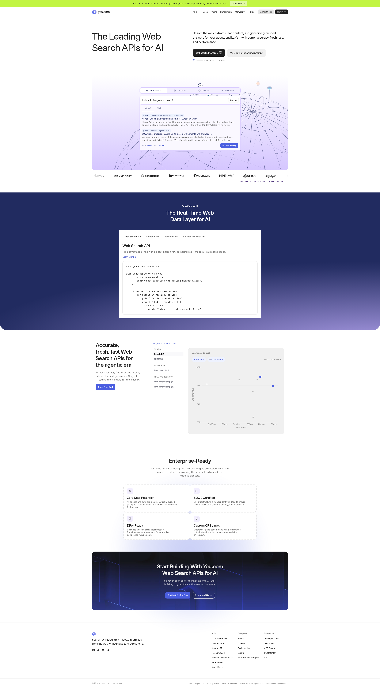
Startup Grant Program (248, 658)
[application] (236, 397)
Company (240, 12)
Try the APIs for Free (178, 595)
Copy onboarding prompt (248, 52)
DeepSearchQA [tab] (161, 370)
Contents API (218, 644)
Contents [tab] (181, 90)
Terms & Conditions (229, 683)
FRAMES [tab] (158, 359)
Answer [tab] (205, 90)
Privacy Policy (213, 683)
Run (232, 100)
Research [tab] (229, 90)
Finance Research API (222, 658)
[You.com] (118, 634)
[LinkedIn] (93, 649)
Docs (205, 12)
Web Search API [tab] (133, 236)
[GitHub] (107, 649)
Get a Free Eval (105, 387)
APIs (195, 12)
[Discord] (103, 649)
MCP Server (217, 663)
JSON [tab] (159, 108)
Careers (241, 644)
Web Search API (219, 639)
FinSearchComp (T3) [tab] (164, 386)
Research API (218, 653)
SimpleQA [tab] (159, 354)
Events (241, 653)
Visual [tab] (148, 108)
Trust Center (270, 653)
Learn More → (239, 3)
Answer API (217, 648)
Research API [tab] (171, 236)
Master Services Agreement (251, 683)
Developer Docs (271, 639)
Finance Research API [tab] (194, 236)
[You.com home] (101, 12)
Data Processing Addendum (276, 683)
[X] (98, 649)
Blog (252, 12)
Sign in (280, 12)
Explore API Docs (203, 595)
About (241, 639)
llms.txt (189, 683)
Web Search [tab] (155, 90)
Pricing (214, 12)
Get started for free (208, 52)
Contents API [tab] (152, 236)
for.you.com (199, 683)
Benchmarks (226, 12)
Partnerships (244, 648)
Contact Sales (266, 12)
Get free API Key (229, 145)
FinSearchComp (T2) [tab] (164, 381)
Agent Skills (217, 667)
